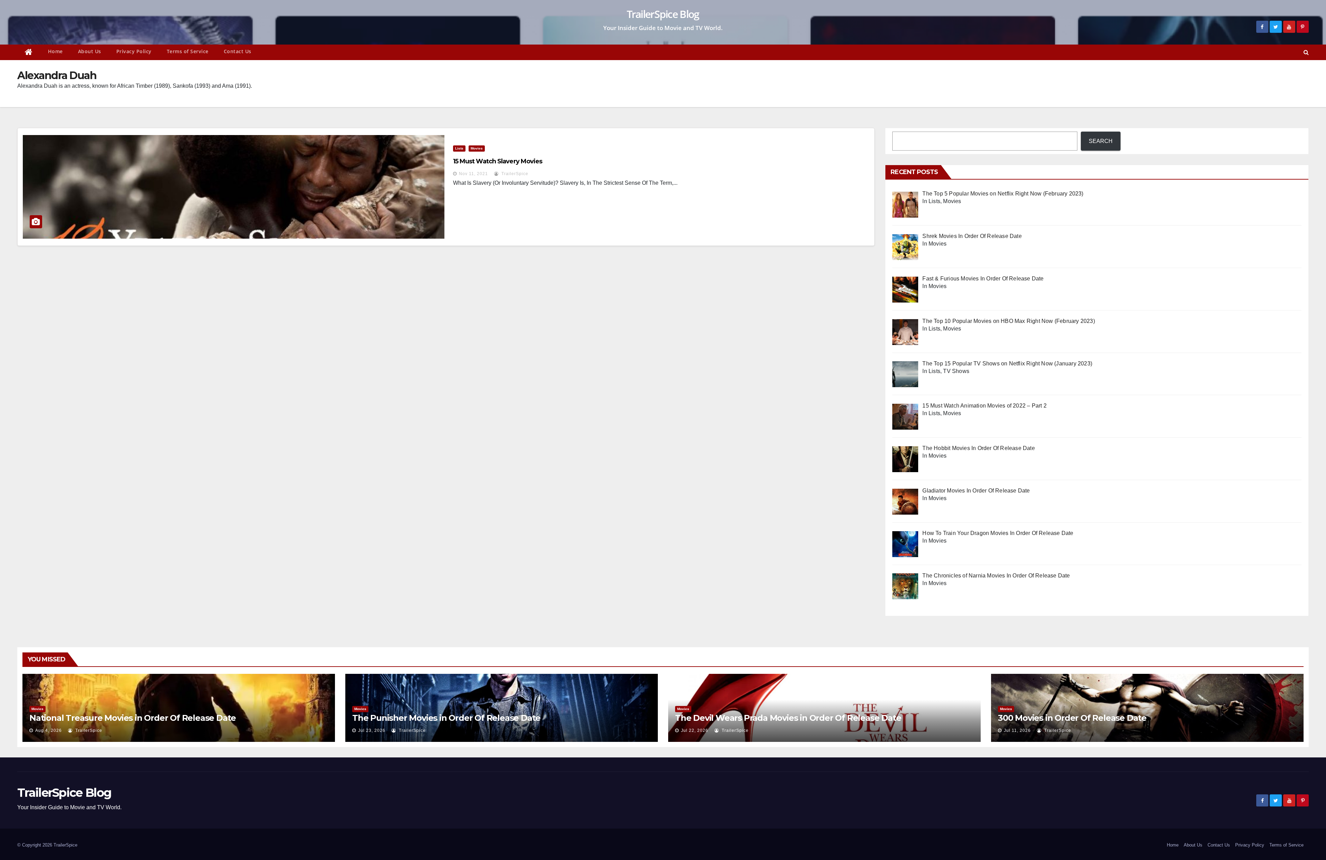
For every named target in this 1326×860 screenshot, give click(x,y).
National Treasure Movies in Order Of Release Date (132, 718)
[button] (1306, 52)
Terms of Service (188, 51)
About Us (89, 51)
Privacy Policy (134, 51)
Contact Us (237, 51)
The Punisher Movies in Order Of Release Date (446, 718)
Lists (459, 148)
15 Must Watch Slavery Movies (497, 161)
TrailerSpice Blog (663, 14)
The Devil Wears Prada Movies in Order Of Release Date (788, 718)
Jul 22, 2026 (694, 730)
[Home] (28, 52)
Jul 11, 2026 (1017, 730)
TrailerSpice (514, 173)
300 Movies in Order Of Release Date (1072, 718)
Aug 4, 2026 (48, 730)
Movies (477, 148)
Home (55, 51)
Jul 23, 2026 (371, 730)
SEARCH (1101, 141)
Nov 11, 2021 (473, 173)
